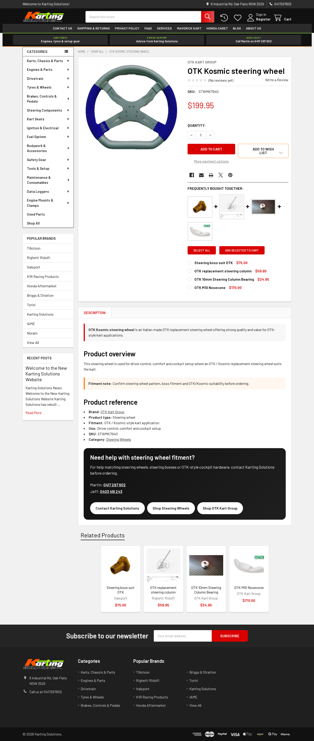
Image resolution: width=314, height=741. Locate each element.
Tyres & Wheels (39, 87)
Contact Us (62, 28)
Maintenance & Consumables (39, 180)
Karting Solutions (40, 314)
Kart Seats (35, 119)
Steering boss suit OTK (213, 262)
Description (95, 313)
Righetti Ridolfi (38, 257)
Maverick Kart (189, 28)
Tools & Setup (38, 168)
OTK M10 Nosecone (210, 287)
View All (33, 342)
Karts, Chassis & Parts (45, 61)
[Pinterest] (230, 175)
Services (164, 28)
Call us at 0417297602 (45, 691)
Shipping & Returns (93, 28)
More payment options (211, 161)
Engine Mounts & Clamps (40, 203)
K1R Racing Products (43, 276)
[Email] (201, 175)
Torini (31, 305)
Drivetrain (35, 78)
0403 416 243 (111, 491)
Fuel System (36, 137)
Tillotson (33, 248)
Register (263, 19)
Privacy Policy (127, 28)
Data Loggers (38, 191)
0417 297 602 (114, 484)
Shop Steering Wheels (171, 508)
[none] (131, 110)
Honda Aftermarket (42, 286)
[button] (263, 151)
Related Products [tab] (103, 535)
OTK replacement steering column (223, 271)
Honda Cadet (217, 28)
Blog (237, 28)
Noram (32, 333)
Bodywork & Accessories (37, 148)
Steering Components (44, 110)
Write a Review (276, 80)
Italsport (33, 267)
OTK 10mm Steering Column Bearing (224, 279)
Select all (201, 250)
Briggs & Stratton (40, 295)
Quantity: (197, 125)
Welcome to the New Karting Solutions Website (46, 373)
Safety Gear (36, 160)
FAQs (148, 28)
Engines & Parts (39, 69)
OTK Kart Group (112, 411)
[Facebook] (192, 175)
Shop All (33, 223)
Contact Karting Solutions (117, 508)
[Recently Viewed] (225, 17)
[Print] (211, 175)
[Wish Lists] (238, 17)
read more (34, 412)
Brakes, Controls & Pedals (42, 99)
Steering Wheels (118, 439)
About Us (253, 28)
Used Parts (36, 214)
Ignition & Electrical (43, 128)
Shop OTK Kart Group (220, 508)
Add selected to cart (242, 250)
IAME (31, 323)
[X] (221, 175)
